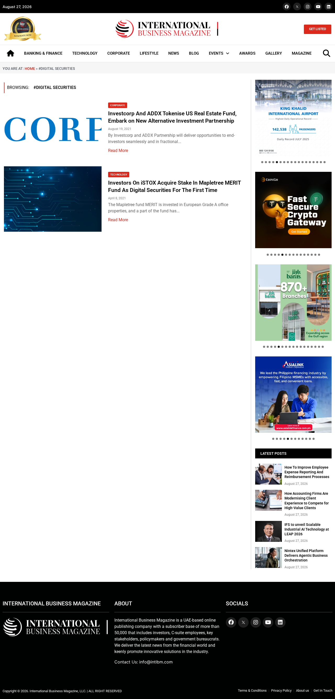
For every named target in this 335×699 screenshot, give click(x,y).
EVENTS (216, 53)
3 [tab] (270, 162)
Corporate (117, 105)
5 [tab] (277, 162)
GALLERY (273, 53)
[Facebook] (287, 6)
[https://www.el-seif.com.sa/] (293, 302)
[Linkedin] (328, 6)
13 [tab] (306, 162)
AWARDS (247, 53)
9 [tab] (292, 162)
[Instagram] (307, 6)
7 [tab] (284, 162)
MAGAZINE (301, 53)
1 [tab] (262, 162)
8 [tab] (288, 162)
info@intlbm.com (156, 661)
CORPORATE (118, 53)
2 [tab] (266, 162)
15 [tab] (313, 162)
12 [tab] (303, 162)
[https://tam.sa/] (293, 118)
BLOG (194, 53)
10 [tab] (295, 162)
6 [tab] (281, 162)
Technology (118, 174)
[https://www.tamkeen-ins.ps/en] (293, 210)
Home (30, 68)
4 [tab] (273, 162)
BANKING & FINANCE (43, 53)
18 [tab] (324, 162)
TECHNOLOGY (84, 53)
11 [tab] (299, 162)
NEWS (173, 53)
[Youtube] (318, 6)
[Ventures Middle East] (293, 390)
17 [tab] (321, 162)
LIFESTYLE (149, 53)
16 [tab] (317, 162)
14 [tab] (310, 162)
